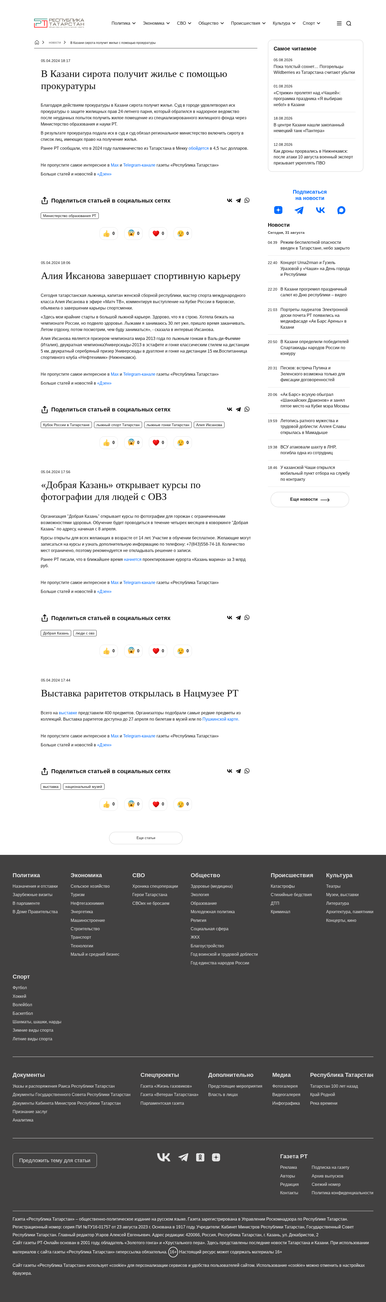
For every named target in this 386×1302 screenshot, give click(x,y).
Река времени (323, 1103)
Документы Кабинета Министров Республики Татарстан (67, 1103)
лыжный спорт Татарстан (118, 425)
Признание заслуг (30, 1111)
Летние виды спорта (32, 1039)
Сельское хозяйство (90, 886)
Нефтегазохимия (87, 903)
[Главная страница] (59, 23)
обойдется (199, 148)
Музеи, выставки (342, 894)
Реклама (288, 1167)
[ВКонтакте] (229, 200)
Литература (337, 903)
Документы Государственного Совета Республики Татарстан (72, 1094)
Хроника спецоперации (155, 886)
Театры (333, 886)
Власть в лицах (223, 1094)
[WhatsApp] (247, 200)
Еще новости (304, 499)
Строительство (85, 929)
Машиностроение (88, 920)
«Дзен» (104, 174)
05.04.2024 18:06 (55, 263)
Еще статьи (146, 838)
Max (115, 165)
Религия (198, 920)
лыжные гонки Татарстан (168, 425)
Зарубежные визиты (33, 894)
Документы (29, 1075)
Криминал (280, 912)
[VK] (164, 1157)
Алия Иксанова (209, 425)
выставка (51, 786)
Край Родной (322, 1094)
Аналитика (23, 1120)
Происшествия (245, 23)
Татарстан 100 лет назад (334, 1086)
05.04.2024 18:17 (55, 61)
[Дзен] (278, 210)
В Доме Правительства (35, 912)
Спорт (309, 23)
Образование (204, 903)
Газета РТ (293, 1156)
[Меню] (339, 23)
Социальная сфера (209, 929)
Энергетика (82, 912)
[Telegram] (238, 200)
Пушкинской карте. (220, 719)
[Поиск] (349, 23)
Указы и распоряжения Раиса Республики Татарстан (64, 1086)
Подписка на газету (330, 1167)
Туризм (78, 894)
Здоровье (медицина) (212, 886)
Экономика (153, 23)
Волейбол (22, 1005)
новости (55, 42)
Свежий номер (326, 1184)
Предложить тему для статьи (54, 1160)
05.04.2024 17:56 (55, 472)
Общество (208, 23)
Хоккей (19, 996)
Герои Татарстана (149, 894)
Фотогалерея (285, 1086)
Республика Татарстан (341, 1075)
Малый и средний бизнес (95, 954)
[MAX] (341, 210)
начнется (133, 559)
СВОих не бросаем (150, 903)
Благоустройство (207, 946)
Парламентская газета (162, 1103)
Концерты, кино (341, 920)
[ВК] (320, 210)
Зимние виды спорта (33, 1030)
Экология (200, 894)
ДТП (275, 903)
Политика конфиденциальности (342, 1193)
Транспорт (81, 937)
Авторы (287, 1176)
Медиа (281, 1075)
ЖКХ (195, 937)
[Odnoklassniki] (200, 1157)
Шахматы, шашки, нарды (37, 1022)
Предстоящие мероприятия (235, 1086)
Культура (281, 23)
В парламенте (26, 903)
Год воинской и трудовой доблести (224, 954)
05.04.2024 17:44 (55, 680)
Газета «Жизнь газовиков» (166, 1086)
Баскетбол (23, 1013)
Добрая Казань (56, 633)
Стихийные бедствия (291, 894)
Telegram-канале (139, 165)
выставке (68, 713)
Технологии (82, 946)
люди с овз (85, 633)
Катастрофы (283, 886)
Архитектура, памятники (349, 912)
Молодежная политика (213, 912)
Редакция (289, 1184)
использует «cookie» (106, 1265)
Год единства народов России (220, 963)
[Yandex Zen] (216, 1157)
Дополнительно (230, 1075)
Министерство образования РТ (69, 216)
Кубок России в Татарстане (66, 425)
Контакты (289, 1193)
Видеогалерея (286, 1094)
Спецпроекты (159, 1075)
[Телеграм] (299, 210)
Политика (121, 23)
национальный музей (83, 786)
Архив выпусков (327, 1176)
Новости (279, 225)
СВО (181, 23)
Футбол (20, 987)
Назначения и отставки (35, 886)
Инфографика (286, 1103)
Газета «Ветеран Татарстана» (169, 1094)
